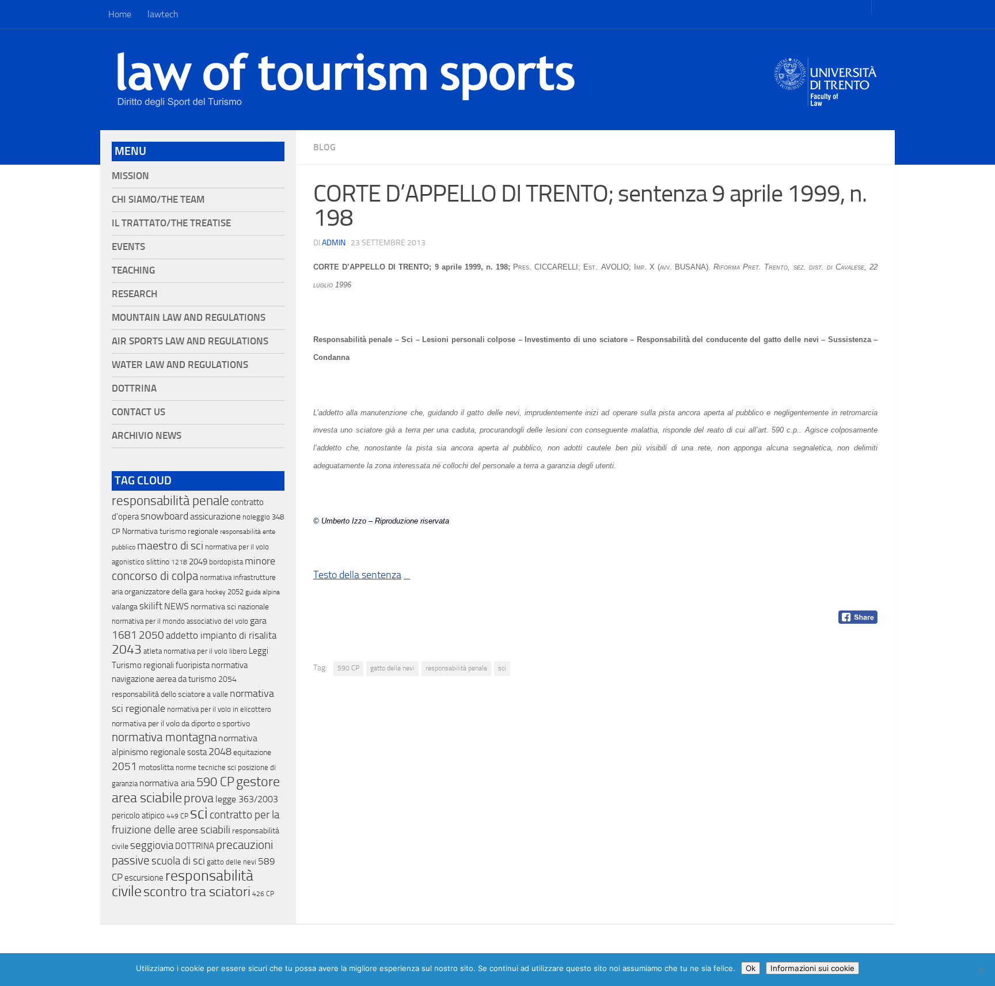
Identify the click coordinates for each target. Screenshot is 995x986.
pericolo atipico (138, 815)
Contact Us (138, 412)
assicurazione (215, 516)
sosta (197, 752)
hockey (216, 592)
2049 (198, 561)
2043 (127, 649)
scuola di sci (178, 860)
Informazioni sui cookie (812, 968)
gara (258, 620)
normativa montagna (164, 737)
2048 (219, 752)
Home (119, 14)
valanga (125, 607)
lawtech (163, 14)
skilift (150, 606)
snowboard (164, 516)
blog (324, 147)
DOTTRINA (194, 846)
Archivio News (146, 435)
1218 (179, 562)
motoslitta (156, 767)
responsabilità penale (456, 668)
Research (134, 294)
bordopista (226, 562)
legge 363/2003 (246, 799)
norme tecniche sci (206, 767)
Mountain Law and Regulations (188, 317)
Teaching (133, 270)
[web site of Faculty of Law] (826, 99)
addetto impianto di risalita (221, 635)
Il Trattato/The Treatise (171, 223)
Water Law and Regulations (180, 364)
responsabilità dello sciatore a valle (170, 694)
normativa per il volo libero (205, 651)
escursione (144, 878)
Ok (750, 968)
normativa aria (167, 783)
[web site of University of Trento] (826, 75)
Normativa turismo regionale (170, 531)
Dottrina (134, 388)
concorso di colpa (155, 575)
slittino (157, 562)
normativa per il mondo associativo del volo (180, 621)
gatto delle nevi (392, 668)
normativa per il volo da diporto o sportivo (181, 723)
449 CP (177, 816)
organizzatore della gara (164, 592)
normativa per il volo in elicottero (219, 709)
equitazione (252, 752)
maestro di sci (170, 545)
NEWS (176, 606)
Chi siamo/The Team (158, 199)
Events (128, 246)
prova (199, 798)
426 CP (263, 894)
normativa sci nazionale (230, 607)
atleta (152, 651)
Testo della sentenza (357, 574)
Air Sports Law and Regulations (190, 341)
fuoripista (193, 665)
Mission (130, 175)
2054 (227, 679)
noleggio (256, 517)
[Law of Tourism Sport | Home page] (346, 79)
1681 (124, 635)
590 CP (348, 668)
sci (502, 668)
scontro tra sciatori (196, 891)
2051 (124, 766)
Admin (333, 243)
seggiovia (151, 845)
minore (260, 561)
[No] (980, 970)
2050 (151, 635)
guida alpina (262, 592)
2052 (235, 591)
